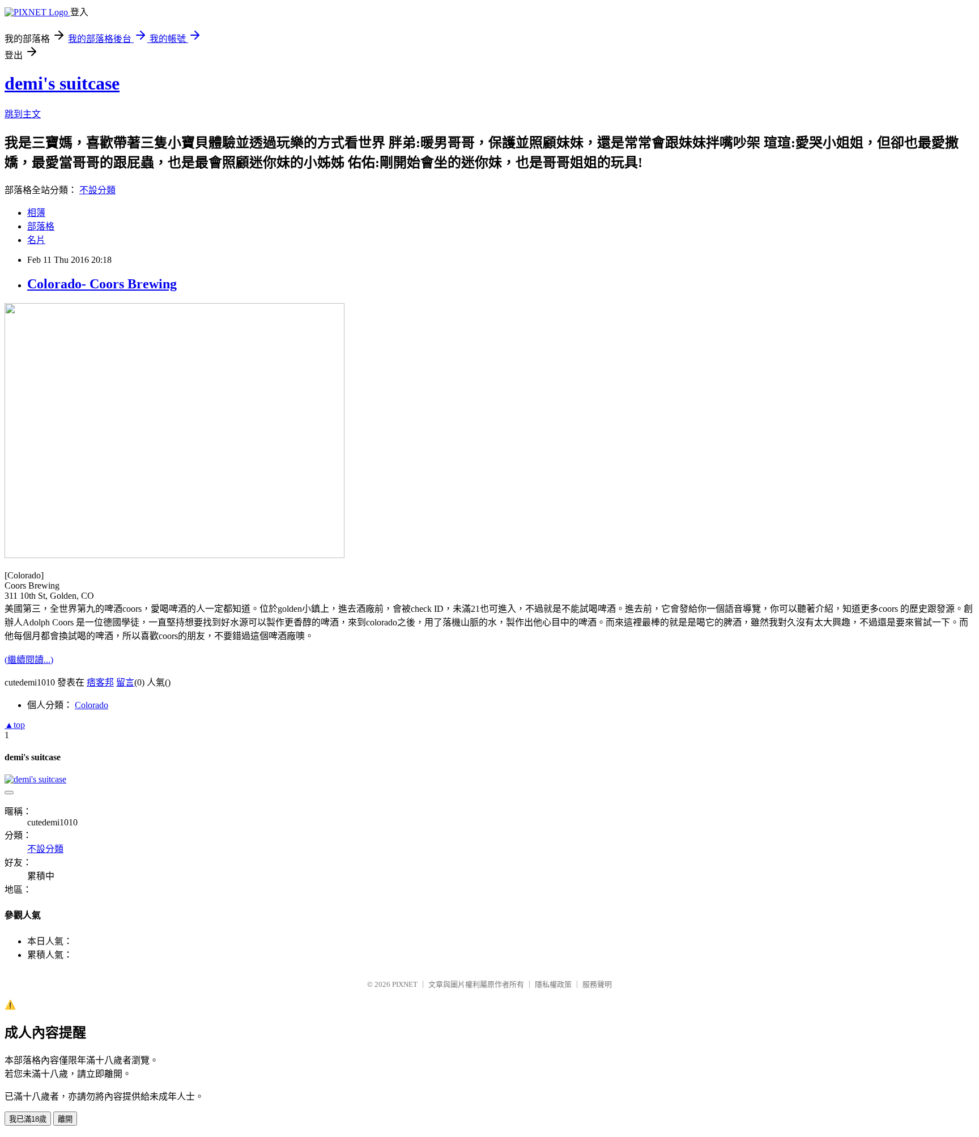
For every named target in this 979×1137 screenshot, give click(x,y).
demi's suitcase (62, 83)
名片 (36, 240)
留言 (125, 682)
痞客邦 (100, 682)
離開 (65, 1119)
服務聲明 (597, 984)
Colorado (91, 705)
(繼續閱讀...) (29, 660)
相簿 (36, 213)
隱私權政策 (553, 984)
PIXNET (405, 984)
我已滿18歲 (27, 1119)
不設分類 (97, 190)
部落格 (40, 226)
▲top (15, 725)
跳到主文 (23, 114)
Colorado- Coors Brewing (102, 283)
